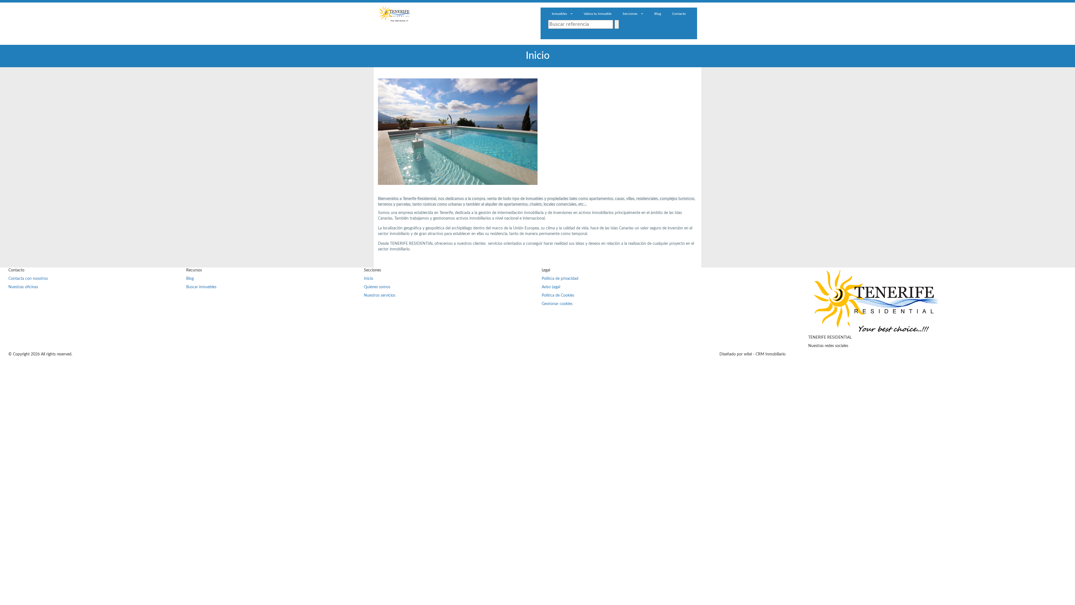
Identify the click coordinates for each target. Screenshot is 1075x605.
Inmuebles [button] (560, 13)
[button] (552, 35)
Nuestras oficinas (23, 287)
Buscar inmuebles (201, 287)
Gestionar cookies (557, 304)
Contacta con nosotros (28, 279)
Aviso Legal (551, 287)
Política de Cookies (558, 295)
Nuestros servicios (379, 295)
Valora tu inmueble (597, 13)
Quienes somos (377, 287)
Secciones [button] (630, 13)
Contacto (679, 13)
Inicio (368, 279)
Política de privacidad (560, 279)
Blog (657, 13)
